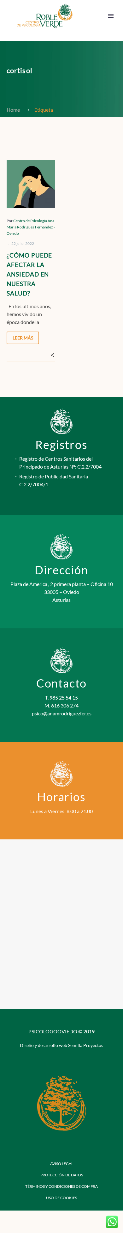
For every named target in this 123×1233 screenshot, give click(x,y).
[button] (52, 354)
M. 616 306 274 (61, 705)
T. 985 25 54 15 (61, 697)
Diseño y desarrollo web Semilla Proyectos (61, 1045)
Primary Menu (110, 16)
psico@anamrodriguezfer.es (61, 713)
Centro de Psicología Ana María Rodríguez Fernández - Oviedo (31, 227)
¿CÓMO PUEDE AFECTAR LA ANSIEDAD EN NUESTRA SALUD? (29, 274)
